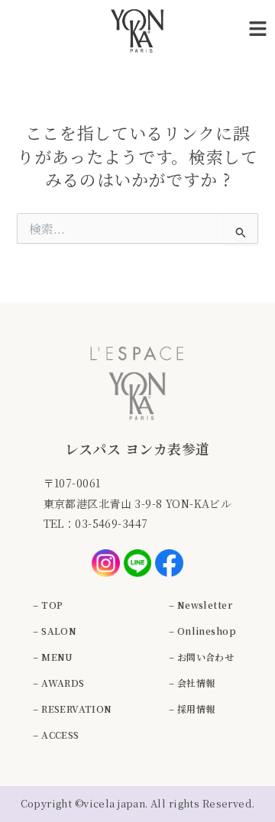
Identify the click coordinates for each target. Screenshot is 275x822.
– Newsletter (200, 604)
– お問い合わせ (201, 656)
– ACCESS (56, 734)
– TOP (48, 604)
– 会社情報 (192, 682)
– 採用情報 (192, 708)
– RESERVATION (72, 708)
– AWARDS (58, 682)
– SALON (54, 630)
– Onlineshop (202, 630)
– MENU (53, 656)
